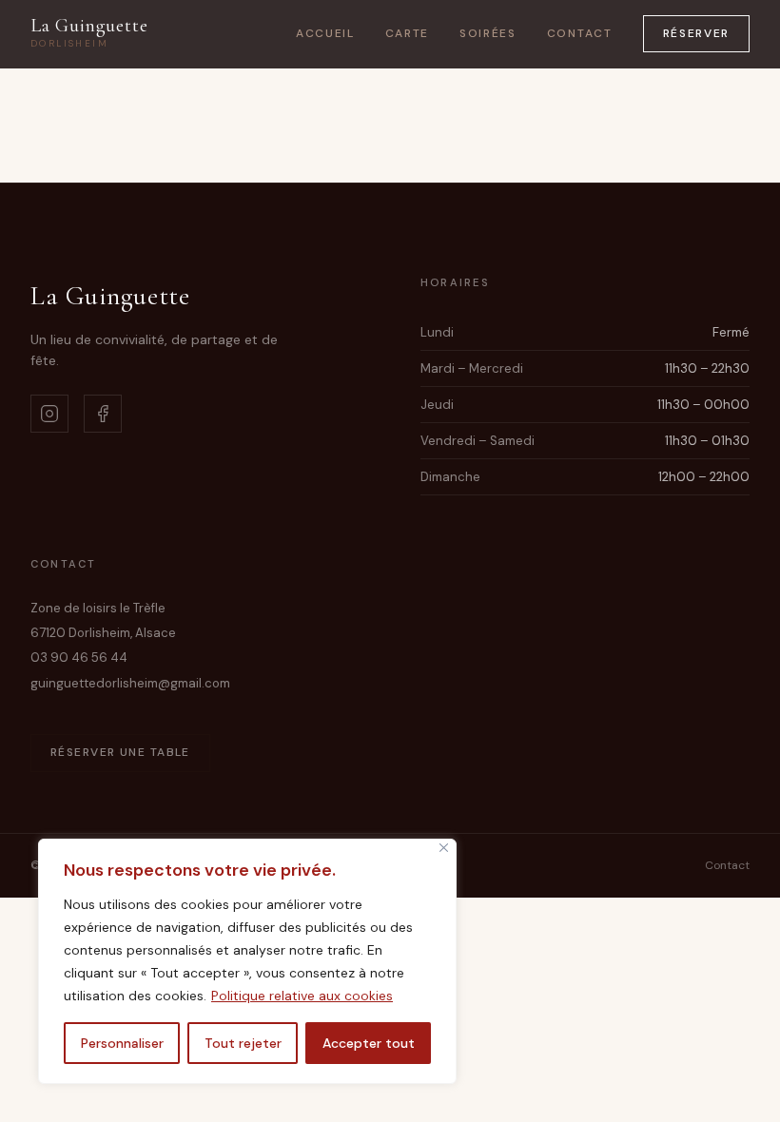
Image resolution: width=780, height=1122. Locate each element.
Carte (407, 33)
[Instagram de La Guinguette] (49, 414)
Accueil (325, 33)
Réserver (696, 33)
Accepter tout (368, 1043)
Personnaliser (122, 1043)
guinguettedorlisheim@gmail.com (130, 683)
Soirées (488, 33)
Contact (580, 33)
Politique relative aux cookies (302, 995)
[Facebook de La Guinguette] (103, 414)
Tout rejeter (243, 1043)
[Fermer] (443, 847)
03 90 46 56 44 (78, 657)
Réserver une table (120, 752)
